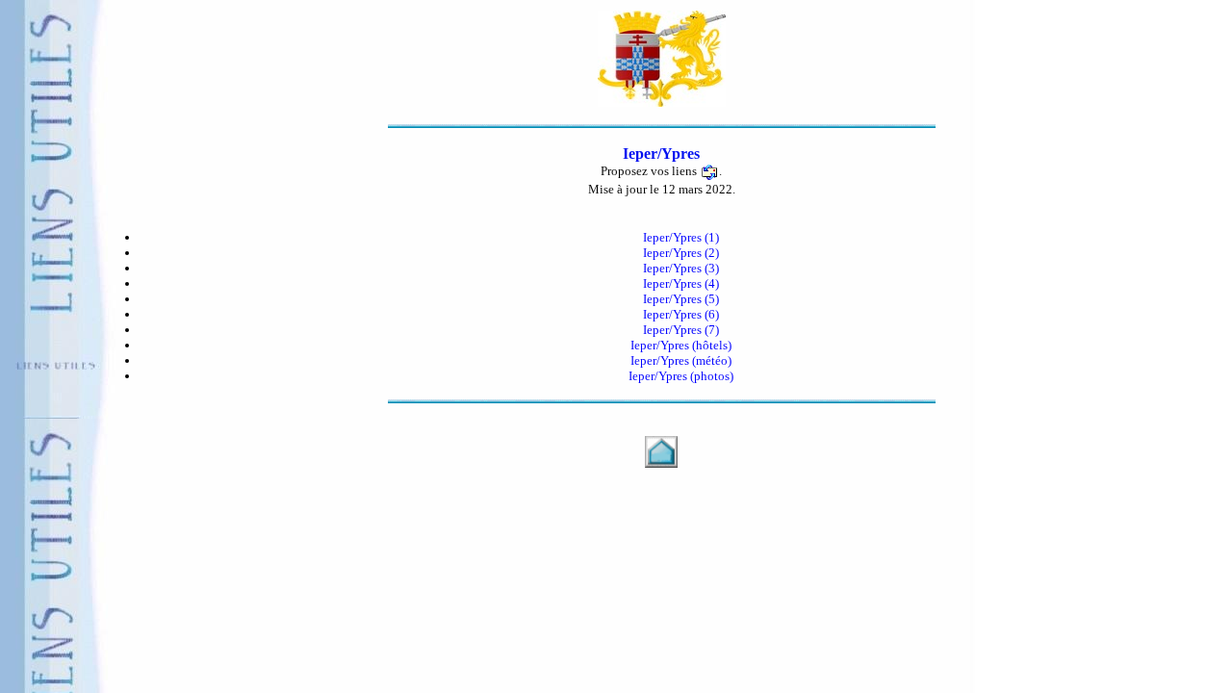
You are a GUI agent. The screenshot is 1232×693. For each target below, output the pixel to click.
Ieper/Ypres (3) (681, 268)
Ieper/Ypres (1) (681, 237)
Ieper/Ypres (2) (681, 252)
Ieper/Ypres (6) (681, 314)
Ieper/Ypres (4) (681, 283)
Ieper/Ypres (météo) (681, 360)
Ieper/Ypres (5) (681, 299)
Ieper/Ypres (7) (681, 329)
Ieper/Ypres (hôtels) (681, 345)
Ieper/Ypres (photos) (681, 376)
